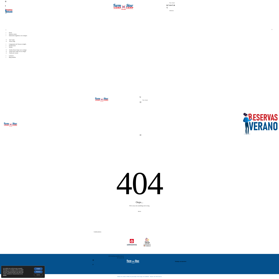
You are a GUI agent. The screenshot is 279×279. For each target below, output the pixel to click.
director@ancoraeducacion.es (116, 256)
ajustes (4, 275)
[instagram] (59, 1)
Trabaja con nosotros (180, 261)
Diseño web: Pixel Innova (156, 276)
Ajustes (38, 275)
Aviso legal (139, 276)
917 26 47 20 (120, 258)
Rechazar (38, 271)
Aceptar (38, 268)
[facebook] (59, 6)
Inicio (139, 211)
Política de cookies (121, 276)
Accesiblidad (146, 276)
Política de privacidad (131, 276)
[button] (140, 102)
